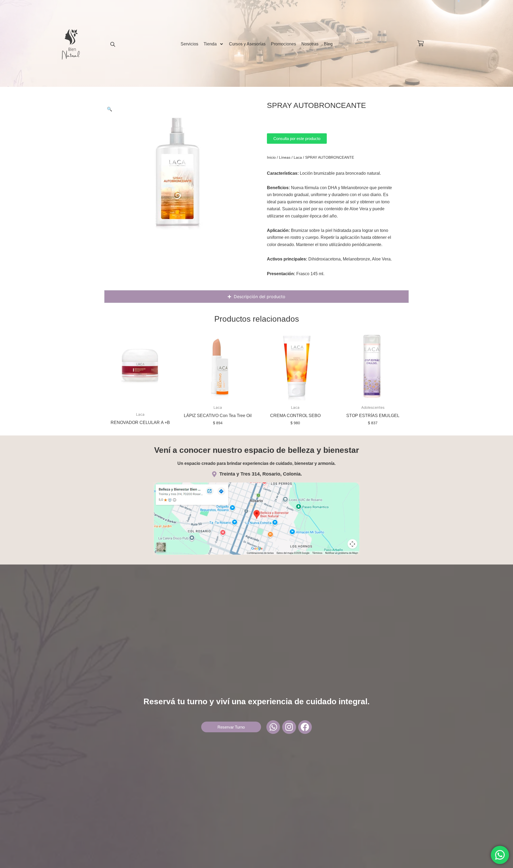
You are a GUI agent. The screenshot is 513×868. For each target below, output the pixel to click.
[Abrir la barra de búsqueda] (112, 44)
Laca (298, 157)
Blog (328, 44)
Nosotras (309, 44)
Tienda (210, 44)
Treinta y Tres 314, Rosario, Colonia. (260, 474)
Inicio (271, 157)
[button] (109, 109)
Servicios (189, 44)
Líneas (284, 157)
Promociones (283, 44)
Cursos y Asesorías (247, 44)
